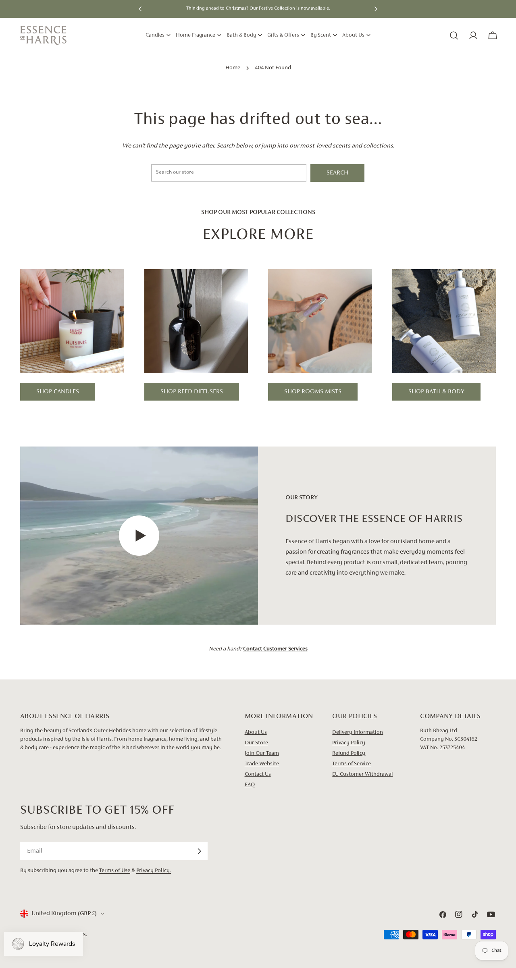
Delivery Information (357, 732)
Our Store (256, 743)
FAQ (250, 785)
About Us (256, 732)
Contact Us (258, 774)
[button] (140, 9)
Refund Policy (348, 753)
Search (337, 173)
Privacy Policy (348, 743)
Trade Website (262, 764)
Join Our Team (262, 753)
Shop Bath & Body (436, 391)
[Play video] (139, 536)
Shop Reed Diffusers (191, 391)
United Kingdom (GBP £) (64, 913)
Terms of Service (351, 764)
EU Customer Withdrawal (362, 774)
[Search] (454, 35)
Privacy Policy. (153, 871)
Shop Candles (57, 391)
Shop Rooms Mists (312, 391)
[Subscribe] (199, 851)
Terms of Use (114, 871)
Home (232, 68)
